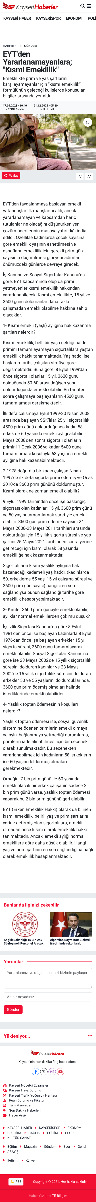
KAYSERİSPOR (48, 18)
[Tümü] (90, 1036)
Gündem (50, 1147)
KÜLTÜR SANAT (19, 1138)
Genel (82, 1147)
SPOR (69, 1133)
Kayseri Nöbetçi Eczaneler (28, 1085)
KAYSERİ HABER (17, 18)
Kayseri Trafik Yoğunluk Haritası (33, 1095)
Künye (30, 1160)
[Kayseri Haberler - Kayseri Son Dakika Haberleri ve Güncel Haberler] (30, 6)
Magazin (30, 1147)
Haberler (11, 46)
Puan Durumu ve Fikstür (26, 1100)
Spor (66, 1147)
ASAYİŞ (13, 1152)
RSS (18, 1182)
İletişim (13, 1160)
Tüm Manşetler (20, 1105)
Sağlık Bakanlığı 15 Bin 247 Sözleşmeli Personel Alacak (23, 941)
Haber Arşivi (18, 1115)
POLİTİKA (14, 1133)
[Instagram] (52, 1071)
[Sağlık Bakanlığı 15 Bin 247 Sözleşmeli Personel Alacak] (25, 924)
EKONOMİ (74, 18)
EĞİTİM (52, 1133)
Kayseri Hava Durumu (25, 1090)
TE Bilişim (59, 1196)
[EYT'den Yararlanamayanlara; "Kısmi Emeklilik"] (48, 142)
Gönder (13, 1009)
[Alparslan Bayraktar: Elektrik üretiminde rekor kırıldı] (71, 924)
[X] (44, 1071)
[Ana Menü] (89, 6)
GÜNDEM (30, 46)
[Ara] (82, 6)
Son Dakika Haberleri (25, 1110)
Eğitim (12, 1147)
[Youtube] (60, 1071)
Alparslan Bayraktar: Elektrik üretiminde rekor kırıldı (70, 941)
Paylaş (14, 176)
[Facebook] (35, 1071)
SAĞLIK (34, 1133)
